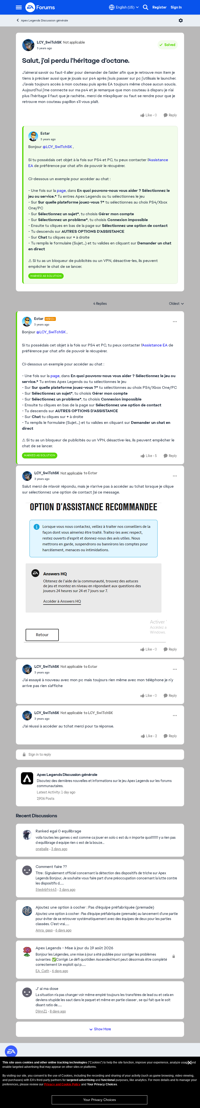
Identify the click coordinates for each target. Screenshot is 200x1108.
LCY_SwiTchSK (49, 42)
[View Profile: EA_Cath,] (27, 952)
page (61, 190)
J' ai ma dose (47, 988)
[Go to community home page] (40, 7)
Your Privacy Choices (99, 1100)
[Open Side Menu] (18, 7)
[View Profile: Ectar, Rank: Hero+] (27, 321)
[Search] (146, 7)
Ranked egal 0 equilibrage (58, 831)
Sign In (176, 7)
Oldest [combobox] (176, 303)
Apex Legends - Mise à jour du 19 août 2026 (74, 948)
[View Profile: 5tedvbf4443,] (27, 870)
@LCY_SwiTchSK (57, 146)
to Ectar (90, 473)
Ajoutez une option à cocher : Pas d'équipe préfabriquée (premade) (95, 907)
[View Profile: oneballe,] (27, 835)
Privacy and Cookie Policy (62, 1084)
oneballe (42, 849)
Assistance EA (155, 345)
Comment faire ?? (51, 866)
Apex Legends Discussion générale (44, 20)
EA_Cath (42, 971)
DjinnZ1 (41, 1011)
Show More (102, 1029)
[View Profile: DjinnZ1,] (27, 992)
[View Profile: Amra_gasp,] (27, 911)
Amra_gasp (44, 930)
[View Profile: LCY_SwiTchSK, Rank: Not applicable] (28, 45)
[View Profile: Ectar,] (33, 136)
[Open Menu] (180, 20)
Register (159, 7)
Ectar (45, 133)
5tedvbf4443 (46, 889)
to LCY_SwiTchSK (98, 713)
